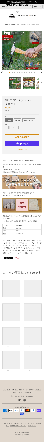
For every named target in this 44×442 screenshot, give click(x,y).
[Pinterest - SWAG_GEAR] (24, 400)
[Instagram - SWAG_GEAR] (19, 400)
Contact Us (29, 396)
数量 (6, 124)
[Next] (41, 72)
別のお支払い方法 (22, 149)
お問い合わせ (32, 426)
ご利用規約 (15, 423)
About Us (7, 423)
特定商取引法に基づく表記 (18, 426)
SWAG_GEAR (25, 432)
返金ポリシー (25, 423)
